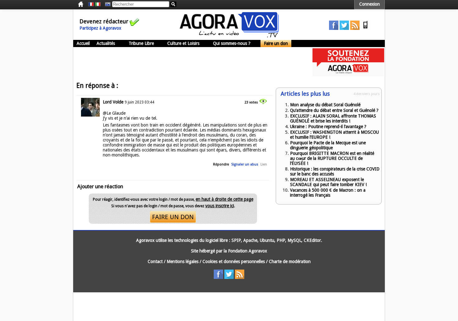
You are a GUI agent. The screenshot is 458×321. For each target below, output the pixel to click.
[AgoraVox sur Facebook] (333, 28)
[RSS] (355, 28)
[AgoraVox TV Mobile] (365, 28)
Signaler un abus (244, 164)
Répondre (221, 164)
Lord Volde (113, 101)
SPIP (236, 240)
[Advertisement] (186, 62)
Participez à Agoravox (100, 28)
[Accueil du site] (229, 35)
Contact (155, 261)
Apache (250, 240)
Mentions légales (182, 261)
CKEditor (312, 240)
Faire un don (276, 43)
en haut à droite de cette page (224, 199)
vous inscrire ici (219, 205)
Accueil (83, 43)
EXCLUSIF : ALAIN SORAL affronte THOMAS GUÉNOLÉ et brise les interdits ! (333, 118)
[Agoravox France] (91, 4)
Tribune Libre (141, 43)
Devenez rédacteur (103, 21)
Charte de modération (290, 261)
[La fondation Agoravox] (348, 74)
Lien (263, 164)
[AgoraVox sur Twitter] (344, 28)
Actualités (106, 43)
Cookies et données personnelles (234, 261)
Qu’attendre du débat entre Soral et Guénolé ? (334, 110)
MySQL (294, 240)
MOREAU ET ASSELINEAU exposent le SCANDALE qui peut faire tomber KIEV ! (328, 182)
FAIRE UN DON (173, 217)
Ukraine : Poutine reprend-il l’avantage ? (328, 126)
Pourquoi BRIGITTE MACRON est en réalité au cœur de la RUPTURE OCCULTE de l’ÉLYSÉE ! (332, 158)
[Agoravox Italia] (98, 4)
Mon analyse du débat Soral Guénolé (325, 104)
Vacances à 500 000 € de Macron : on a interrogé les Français (327, 193)
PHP (281, 240)
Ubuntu (267, 240)
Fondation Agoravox (247, 250)
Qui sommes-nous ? (231, 43)
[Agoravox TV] (106, 4)
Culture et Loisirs (183, 43)
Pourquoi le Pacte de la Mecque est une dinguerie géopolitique (328, 145)
